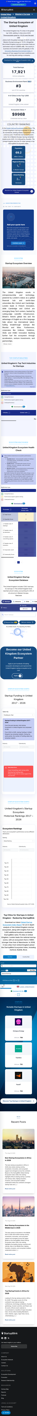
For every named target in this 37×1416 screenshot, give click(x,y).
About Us (4, 1356)
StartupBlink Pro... (10, 385)
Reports (3, 1392)
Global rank (24, 412)
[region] (18, 631)
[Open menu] (34, 10)
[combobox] (18, 393)
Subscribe (14, 1346)
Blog (2, 1398)
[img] (25, 109)
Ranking (5, 837)
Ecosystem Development (8, 1374)
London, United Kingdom (27, 986)
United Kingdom (8, 17)
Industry (6, 412)
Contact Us (4, 1365)
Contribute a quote (17, 243)
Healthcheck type (5, 390)
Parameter (7, 509)
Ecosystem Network (7, 1359)
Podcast (3, 1395)
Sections (7, 1412)
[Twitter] (8, 1338)
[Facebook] (2, 1338)
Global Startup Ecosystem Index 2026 (19, 128)
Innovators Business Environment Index (18, 51)
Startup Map (5, 1389)
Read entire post (10, 1188)
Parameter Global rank (26, 509)
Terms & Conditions (7, 1407)
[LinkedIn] (5, 1338)
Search (2, 963)
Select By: (6, 711)
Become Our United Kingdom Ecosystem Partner (17, 191)
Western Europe (22, 14)
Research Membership (7, 1380)
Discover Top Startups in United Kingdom (17, 1101)
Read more (32, 386)
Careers (3, 1362)
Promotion (4, 1377)
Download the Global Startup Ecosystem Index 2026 (17, 60)
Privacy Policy (5, 1410)
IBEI (29, 81)
